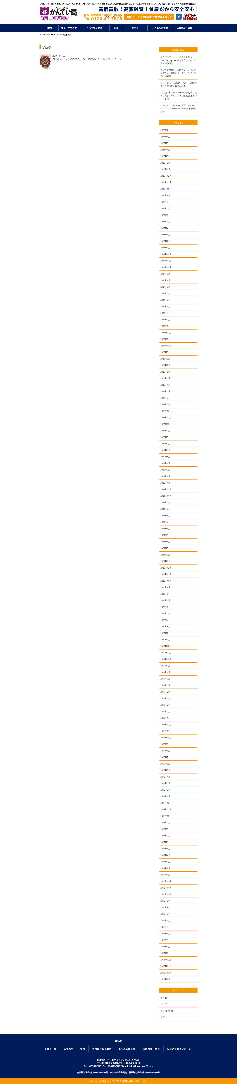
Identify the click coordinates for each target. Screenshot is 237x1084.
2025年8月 (165, 201)
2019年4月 (165, 698)
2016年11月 (165, 887)
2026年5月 (165, 143)
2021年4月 (165, 541)
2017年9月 (165, 822)
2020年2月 (165, 633)
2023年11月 (165, 339)
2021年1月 (165, 561)
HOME (48, 28)
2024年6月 (165, 293)
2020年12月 (165, 567)
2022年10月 (165, 424)
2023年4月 (165, 384)
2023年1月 (165, 404)
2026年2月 (165, 162)
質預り (135, 28)
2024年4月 (165, 306)
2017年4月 (165, 855)
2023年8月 (165, 358)
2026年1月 (165, 169)
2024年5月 (165, 299)
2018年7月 (165, 757)
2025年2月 (165, 241)
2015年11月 (165, 966)
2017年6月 (165, 842)
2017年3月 (165, 861)
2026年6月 (165, 136)
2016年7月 (165, 913)
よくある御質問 (160, 28)
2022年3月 (165, 469)
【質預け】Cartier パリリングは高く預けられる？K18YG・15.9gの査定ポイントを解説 (178, 95)
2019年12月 (165, 646)
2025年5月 (165, 221)
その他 (163, 997)
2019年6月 (165, 685)
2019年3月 (165, 704)
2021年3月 (165, 548)
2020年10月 (165, 580)
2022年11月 (165, 417)
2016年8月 (165, 907)
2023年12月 (165, 332)
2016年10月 (165, 894)
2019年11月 (165, 652)
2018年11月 (165, 730)
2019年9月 (165, 665)
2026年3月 (165, 156)
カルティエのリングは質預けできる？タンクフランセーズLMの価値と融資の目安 (178, 108)
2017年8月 (165, 829)
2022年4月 (165, 463)
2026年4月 (165, 149)
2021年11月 (165, 495)
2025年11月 (165, 182)
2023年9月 (165, 352)
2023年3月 (165, 391)
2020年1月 (165, 639)
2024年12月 (165, 254)
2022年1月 (165, 482)
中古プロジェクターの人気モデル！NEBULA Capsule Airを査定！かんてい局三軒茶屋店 (178, 60)
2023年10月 (165, 345)
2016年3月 (165, 940)
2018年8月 (165, 750)
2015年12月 (165, 959)
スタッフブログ (69, 28)
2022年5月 (165, 456)
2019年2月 (165, 711)
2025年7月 (165, 208)
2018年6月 (165, 763)
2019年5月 (165, 691)
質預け (163, 1017)
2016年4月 (165, 933)
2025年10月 (165, 188)
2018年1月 (165, 796)
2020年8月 (165, 593)
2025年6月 (165, 215)
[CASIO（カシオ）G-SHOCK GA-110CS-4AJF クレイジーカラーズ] (45, 68)
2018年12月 (165, 724)
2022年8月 (165, 437)
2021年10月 (165, 502)
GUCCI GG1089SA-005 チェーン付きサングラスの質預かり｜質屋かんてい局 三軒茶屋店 (178, 73)
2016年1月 (165, 953)
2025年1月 (165, 247)
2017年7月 (165, 835)
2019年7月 (165, 678)
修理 (116, 28)
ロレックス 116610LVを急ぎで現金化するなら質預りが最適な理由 (178, 84)
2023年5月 (165, 378)
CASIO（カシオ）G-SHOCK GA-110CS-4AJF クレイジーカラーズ (86, 59)
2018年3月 (165, 783)
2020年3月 (165, 626)
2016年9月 (165, 900)
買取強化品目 (166, 1010)
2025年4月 (165, 228)
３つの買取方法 (94, 28)
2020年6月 (165, 606)
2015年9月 (165, 979)
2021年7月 (165, 521)
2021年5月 (165, 535)
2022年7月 (165, 443)
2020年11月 (165, 574)
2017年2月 (165, 868)
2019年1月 (165, 717)
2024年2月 (165, 319)
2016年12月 (165, 881)
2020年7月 (165, 600)
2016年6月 (165, 920)
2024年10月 (165, 267)
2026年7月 (165, 130)
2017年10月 (165, 815)
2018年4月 (165, 776)
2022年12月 (165, 411)
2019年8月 (165, 672)
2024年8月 (165, 280)
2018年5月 (165, 770)
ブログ (163, 1004)
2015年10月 (165, 972)
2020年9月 (165, 587)
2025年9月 (165, 195)
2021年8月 (165, 515)
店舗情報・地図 (185, 28)
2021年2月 (165, 554)
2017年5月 (165, 848)
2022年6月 (165, 450)
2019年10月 (165, 659)
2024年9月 (165, 273)
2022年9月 (165, 430)
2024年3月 (165, 312)
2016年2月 (165, 946)
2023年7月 (165, 365)
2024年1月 (165, 326)
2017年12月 (165, 802)
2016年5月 (165, 926)
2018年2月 (165, 789)
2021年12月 (165, 489)
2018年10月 (165, 737)
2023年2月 (165, 397)
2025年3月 (165, 234)
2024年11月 (165, 260)
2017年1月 (165, 874)
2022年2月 (165, 476)
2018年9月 (165, 744)
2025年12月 (165, 175)
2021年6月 (165, 528)
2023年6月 (165, 371)
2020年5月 (165, 613)
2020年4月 (165, 620)
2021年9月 (165, 508)
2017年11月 (165, 809)
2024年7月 (165, 286)
